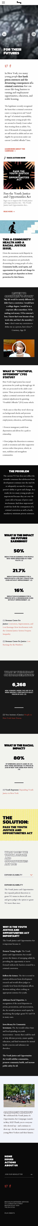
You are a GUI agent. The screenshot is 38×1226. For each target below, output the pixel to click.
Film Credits (10, 1213)
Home (8, 1156)
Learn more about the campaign (15, 150)
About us (11, 1165)
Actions (10, 1162)
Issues (9, 1159)
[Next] (34, 34)
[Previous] (4, 34)
